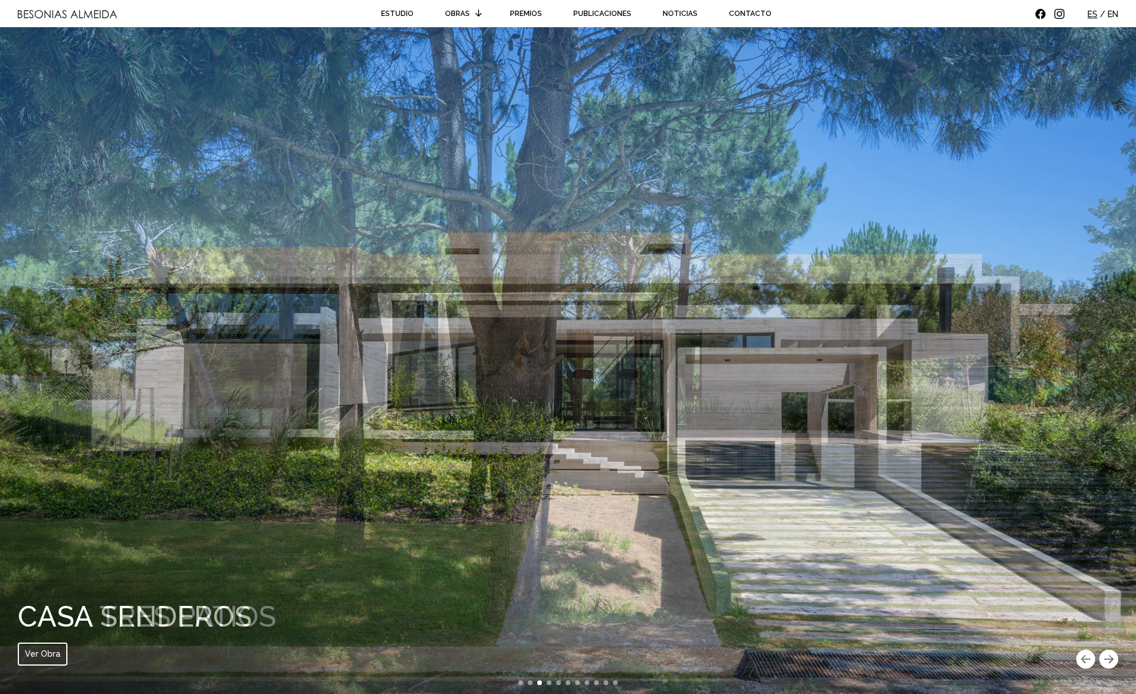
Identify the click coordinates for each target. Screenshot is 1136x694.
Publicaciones (602, 13)
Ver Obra (42, 654)
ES (1092, 14)
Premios (526, 13)
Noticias (680, 13)
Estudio (397, 13)
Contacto (750, 13)
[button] (1085, 661)
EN (1113, 14)
